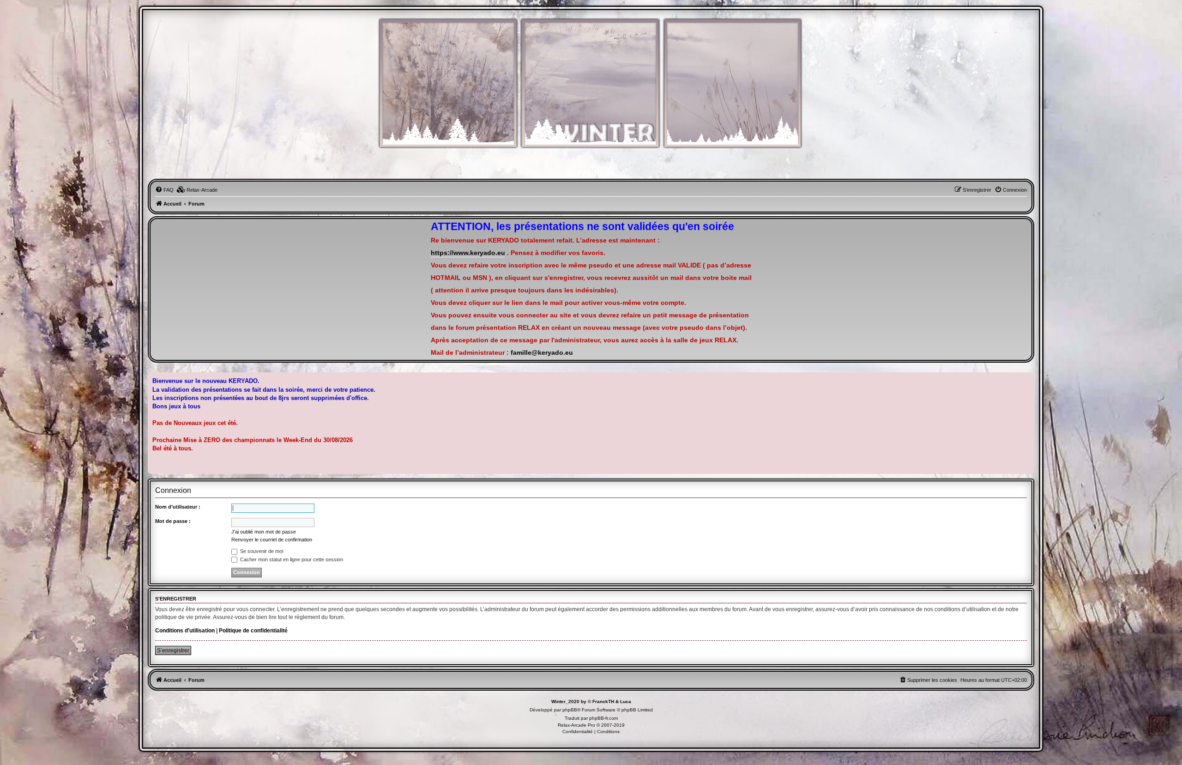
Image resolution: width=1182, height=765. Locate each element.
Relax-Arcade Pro (576, 725)
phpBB (569, 709)
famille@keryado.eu (542, 352)
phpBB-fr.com (603, 718)
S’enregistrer (173, 650)
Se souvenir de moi (261, 551)
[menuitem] (164, 189)
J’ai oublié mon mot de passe (263, 531)
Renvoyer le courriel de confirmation (271, 539)
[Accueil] (591, 88)
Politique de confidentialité (253, 630)
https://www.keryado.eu (468, 252)
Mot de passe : (173, 521)
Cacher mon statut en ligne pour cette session (291, 559)
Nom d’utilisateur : (177, 507)
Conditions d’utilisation (185, 630)
